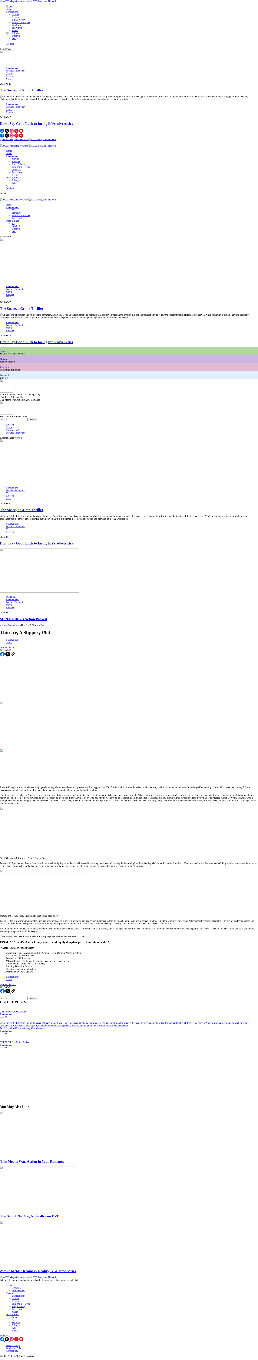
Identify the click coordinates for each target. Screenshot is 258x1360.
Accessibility (12, 1351)
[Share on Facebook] (2, 655)
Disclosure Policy (14, 1348)
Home (9, 6)
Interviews (17, 28)
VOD (8, 78)
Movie (9, 73)
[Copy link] (13, 655)
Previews (16, 25)
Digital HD (11, 597)
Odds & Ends (12, 33)
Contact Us (17, 1287)
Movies (15, 14)
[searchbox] (14, 419)
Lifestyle (16, 36)
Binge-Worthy (18, 19)
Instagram (4, 367)
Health (15, 1330)
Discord (3, 359)
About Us (10, 1285)
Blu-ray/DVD (12, 430)
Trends (9, 9)
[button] (2, 143)
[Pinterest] (16, 132)
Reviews (16, 17)
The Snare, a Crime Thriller (21, 90)
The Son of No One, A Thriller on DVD (29, 1216)
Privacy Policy (13, 1345)
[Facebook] (2, 132)
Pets (14, 38)
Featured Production (15, 70)
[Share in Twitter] (8, 655)
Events (15, 30)
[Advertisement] (129, 679)
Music (15, 1312)
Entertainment (12, 11)
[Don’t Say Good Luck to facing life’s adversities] (129, 1024)
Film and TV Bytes (21, 22)
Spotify (3, 351)
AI (7, 41)
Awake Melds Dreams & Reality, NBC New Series (38, 1271)
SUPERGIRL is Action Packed (23, 619)
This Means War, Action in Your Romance (32, 1161)
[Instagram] (12, 132)
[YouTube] (21, 132)
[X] (7, 132)
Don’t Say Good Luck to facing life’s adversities (36, 124)
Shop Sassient (18, 1290)
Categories (11, 1293)
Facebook (4, 375)
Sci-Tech (10, 44)
